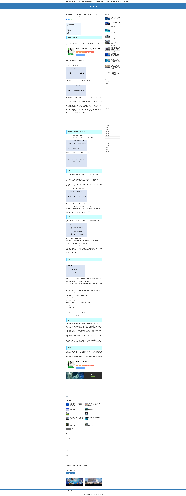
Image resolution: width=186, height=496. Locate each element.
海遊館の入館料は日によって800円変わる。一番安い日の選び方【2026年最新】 (115, 48)
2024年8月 (107, 129)
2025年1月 (107, 127)
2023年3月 (107, 147)
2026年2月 (107, 117)
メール (67, 455)
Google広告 (107, 81)
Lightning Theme (93, 494)
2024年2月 (107, 135)
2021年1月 (107, 170)
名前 (67, 450)
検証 (68, 32)
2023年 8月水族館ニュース (92, 408)
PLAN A (70, 30)
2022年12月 (107, 151)
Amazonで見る (80, 52)
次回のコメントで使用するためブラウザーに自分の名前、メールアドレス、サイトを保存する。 (84, 465)
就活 (72, 428)
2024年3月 (107, 133)
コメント (68, 438)
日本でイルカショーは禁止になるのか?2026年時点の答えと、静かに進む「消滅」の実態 (76, 418)
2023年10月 (107, 139)
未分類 (107, 98)
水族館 (107, 100)
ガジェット (107, 85)
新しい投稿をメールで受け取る (72, 470)
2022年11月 (107, 153)
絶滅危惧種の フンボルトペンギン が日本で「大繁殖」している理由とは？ (115, 73)
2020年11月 (107, 174)
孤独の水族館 (108, 102)
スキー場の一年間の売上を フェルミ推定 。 (76, 408)
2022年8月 (107, 159)
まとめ (68, 33)
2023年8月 (107, 143)
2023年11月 (107, 137)
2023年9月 (107, 141)
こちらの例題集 (93, 352)
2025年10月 (107, 119)
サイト (67, 460)
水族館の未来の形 (109, 104)
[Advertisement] (74, 121)
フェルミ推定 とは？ (70, 26)
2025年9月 (107, 121)
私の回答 (68, 29)
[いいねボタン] (67, 397)
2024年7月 (107, 131)
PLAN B (70, 31)
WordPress (87, 494)
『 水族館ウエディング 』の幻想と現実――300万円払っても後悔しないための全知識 (115, 60)
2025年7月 (107, 123)
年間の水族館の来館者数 (84, 331)
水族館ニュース (108, 106)
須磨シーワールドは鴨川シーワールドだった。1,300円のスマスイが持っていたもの (115, 36)
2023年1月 (107, 149)
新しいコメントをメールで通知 (72, 468)
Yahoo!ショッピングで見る (80, 54)
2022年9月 (107, 157)
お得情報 (107, 83)
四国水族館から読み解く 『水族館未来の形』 (95, 417)
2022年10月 (107, 155)
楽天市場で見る (89, 52)
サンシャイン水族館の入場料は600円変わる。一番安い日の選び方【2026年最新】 (115, 30)
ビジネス (107, 87)
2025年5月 (107, 125)
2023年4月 (107, 145)
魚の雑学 (107, 108)
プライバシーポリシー (70, 490)
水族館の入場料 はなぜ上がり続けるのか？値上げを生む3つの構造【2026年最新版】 (115, 54)
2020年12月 (107, 172)
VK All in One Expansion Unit (99, 494)
